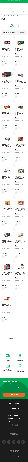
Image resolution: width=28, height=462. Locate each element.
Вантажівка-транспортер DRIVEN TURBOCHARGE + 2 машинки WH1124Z (7, 82)
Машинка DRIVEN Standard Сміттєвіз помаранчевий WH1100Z (6, 114)
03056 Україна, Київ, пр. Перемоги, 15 (15, 434)
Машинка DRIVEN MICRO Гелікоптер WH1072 (6, 177)
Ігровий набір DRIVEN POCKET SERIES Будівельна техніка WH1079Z (7, 210)
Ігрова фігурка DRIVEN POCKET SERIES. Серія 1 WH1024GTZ (20, 273)
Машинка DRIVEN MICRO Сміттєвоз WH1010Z (19, 49)
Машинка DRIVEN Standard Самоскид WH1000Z (7, 241)
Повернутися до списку (13, 338)
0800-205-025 (14, 419)
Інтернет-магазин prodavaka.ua (14, 452)
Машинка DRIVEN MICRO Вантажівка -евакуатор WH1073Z (20, 81)
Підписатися (3, 65)
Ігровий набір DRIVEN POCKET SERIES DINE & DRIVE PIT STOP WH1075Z (7, 274)
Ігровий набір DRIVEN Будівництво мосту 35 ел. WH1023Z (20, 145)
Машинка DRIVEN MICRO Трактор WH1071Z (19, 113)
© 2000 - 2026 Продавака (14, 450)
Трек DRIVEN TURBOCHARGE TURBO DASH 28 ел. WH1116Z (20, 241)
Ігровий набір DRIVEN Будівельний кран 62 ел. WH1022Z (20, 209)
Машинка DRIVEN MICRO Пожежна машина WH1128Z (6, 49)
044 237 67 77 (15, 416)
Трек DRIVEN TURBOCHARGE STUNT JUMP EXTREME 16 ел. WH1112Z (20, 178)
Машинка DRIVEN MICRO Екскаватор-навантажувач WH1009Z (6, 306)
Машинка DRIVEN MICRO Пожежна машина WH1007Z (6, 145)
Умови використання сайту (14, 456)
